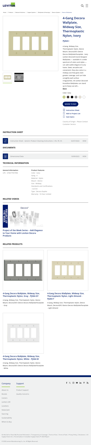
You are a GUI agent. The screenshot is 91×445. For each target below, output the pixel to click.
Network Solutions (20, 12)
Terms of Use (53, 435)
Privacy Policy (73, 435)
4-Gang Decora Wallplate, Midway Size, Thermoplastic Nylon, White (21, 357)
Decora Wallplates (67, 12)
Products (10, 12)
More (65, 89)
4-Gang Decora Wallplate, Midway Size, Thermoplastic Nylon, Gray (21, 294)
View (84, 141)
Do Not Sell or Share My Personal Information (16, 435)
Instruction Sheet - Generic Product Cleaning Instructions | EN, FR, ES (36, 141)
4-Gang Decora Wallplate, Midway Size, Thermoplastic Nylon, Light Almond (65, 296)
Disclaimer (81, 435)
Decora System (56, 12)
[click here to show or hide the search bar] (82, 5)
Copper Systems (31, 12)
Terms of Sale (63, 435)
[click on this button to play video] (19, 77)
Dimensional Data (17, 156)
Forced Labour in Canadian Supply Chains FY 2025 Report (31, 437)
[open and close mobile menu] (87, 5)
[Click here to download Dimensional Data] (5, 156)
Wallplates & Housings (44, 12)
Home (4, 12)
